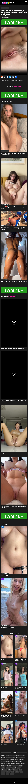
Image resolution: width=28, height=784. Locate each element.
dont (8, 759)
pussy (21, 80)
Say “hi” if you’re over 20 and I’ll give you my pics (13, 401)
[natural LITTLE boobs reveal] (21, 732)
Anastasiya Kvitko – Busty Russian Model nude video (6, 717)
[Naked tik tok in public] (14, 602)
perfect (20, 765)
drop (12, 759)
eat (17, 759)
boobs (23, 755)
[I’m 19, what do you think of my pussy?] (14, 323)
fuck (8, 761)
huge (18, 763)
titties (3, 774)
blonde (17, 755)
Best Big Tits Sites (5, 781)
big (12, 755)
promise (16, 80)
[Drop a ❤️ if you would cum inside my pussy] (14, 181)
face (3, 761)
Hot (2, 527)
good (3, 763)
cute (18, 757)
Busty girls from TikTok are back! (20, 688)
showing (16, 769)
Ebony (21, 759)
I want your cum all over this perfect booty (14, 281)
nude (15, 765)
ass (8, 755)
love (23, 763)
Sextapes (4, 769)
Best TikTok (4, 576)
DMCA (14, 782)
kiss (12, 80)
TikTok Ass (4, 279)
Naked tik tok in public (7, 628)
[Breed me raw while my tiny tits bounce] (21, 646)
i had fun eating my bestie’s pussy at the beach (13, 228)
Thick (8, 771)
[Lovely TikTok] (7, 732)
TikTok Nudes (4, 573)
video (12, 774)
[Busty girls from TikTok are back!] (21, 674)
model (3, 765)
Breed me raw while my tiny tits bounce (20, 660)
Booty (3, 757)
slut (21, 769)
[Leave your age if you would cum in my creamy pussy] (14, 128)
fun (12, 761)
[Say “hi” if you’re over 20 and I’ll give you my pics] (14, 375)
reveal (14, 767)
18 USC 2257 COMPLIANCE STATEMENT (18, 781)
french (7, 80)
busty (9, 757)
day (3, 759)
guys (8, 763)
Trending (2, 579)
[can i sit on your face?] (14, 428)
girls (20, 761)
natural (9, 765)
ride (19, 767)
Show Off (3, 225)
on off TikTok (4, 687)
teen (3, 771)
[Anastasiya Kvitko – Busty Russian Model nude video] (7, 702)
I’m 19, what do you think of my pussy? (13, 348)
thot (13, 771)
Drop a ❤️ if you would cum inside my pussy (12, 207)
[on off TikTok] (7, 674)
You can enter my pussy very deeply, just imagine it (13, 506)
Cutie (23, 757)
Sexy (10, 769)
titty (8, 774)
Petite (3, 767)
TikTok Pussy (4, 151)
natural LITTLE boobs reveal (20, 745)
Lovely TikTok (4, 744)
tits (22, 771)
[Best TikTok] (14, 550)
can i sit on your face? (7, 454)
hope (13, 763)
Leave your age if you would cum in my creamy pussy (13, 154)
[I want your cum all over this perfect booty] (14, 256)
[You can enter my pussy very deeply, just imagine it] (14, 481)
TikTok (17, 771)
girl (16, 761)
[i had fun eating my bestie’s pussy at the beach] (14, 218)
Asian (3, 755)
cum (3, 80)
